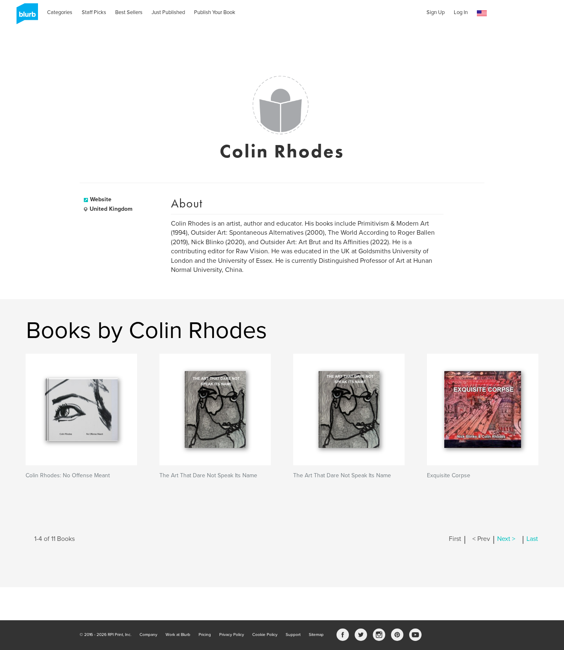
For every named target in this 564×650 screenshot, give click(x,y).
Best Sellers (128, 12)
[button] (482, 13)
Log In (461, 12)
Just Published (168, 12)
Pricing (205, 634)
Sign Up (436, 12)
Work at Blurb (178, 634)
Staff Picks (94, 12)
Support (293, 634)
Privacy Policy (231, 634)
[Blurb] (25, 16)
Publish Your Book (214, 12)
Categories (59, 12)
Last (532, 539)
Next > (506, 539)
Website (100, 199)
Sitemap (316, 634)
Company (148, 634)
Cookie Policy (264, 634)
